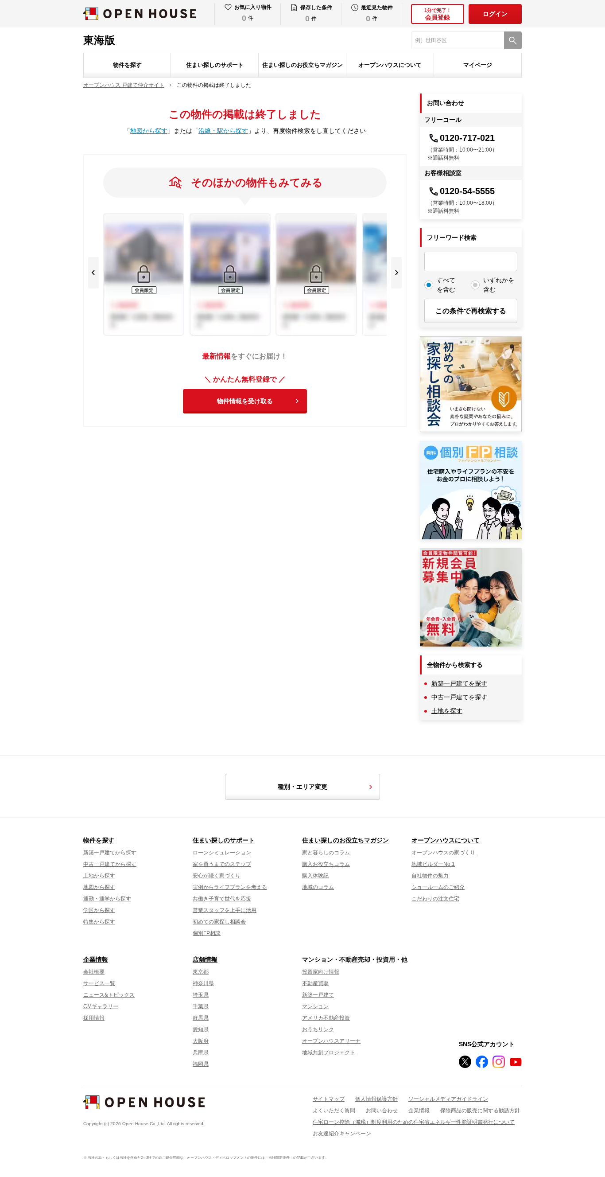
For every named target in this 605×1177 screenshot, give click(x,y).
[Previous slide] (93, 272)
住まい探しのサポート (215, 65)
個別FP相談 (207, 933)
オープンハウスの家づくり (443, 853)
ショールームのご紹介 (438, 887)
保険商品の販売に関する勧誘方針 (480, 1110)
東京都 (201, 972)
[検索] (513, 40)
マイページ (477, 65)
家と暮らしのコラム (326, 853)
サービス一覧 (99, 983)
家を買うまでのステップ (222, 864)
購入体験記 (315, 876)
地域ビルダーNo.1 (433, 864)
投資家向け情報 (320, 972)
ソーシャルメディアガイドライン (448, 1099)
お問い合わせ (382, 1110)
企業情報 (95, 959)
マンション (315, 1006)
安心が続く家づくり (216, 876)
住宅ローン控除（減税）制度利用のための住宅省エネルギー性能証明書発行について (414, 1122)
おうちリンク (318, 1029)
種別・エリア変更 (302, 786)
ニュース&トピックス (109, 995)
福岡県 (201, 1064)
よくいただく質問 (334, 1110)
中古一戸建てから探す (109, 864)
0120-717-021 (467, 138)
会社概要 (94, 972)
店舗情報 (205, 959)
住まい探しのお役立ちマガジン (302, 65)
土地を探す (446, 710)
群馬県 (201, 1018)
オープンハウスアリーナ (331, 1041)
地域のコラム (318, 887)
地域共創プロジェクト (328, 1052)
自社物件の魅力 (430, 876)
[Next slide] (396, 272)
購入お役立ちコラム (326, 864)
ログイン (495, 13)
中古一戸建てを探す (459, 697)
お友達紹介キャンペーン (342, 1133)
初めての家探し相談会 (219, 922)
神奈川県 (203, 983)
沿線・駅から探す (223, 130)
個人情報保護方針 (376, 1099)
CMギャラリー (100, 1006)
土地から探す (99, 876)
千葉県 (201, 1006)
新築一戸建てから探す (109, 853)
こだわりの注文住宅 (435, 899)
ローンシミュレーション (222, 853)
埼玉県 (201, 995)
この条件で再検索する (470, 311)
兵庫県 (201, 1052)
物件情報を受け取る (245, 401)
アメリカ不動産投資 (326, 1018)
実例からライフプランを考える (230, 887)
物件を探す (127, 65)
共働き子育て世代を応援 (222, 899)
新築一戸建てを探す (459, 683)
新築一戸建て (318, 995)
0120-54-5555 (467, 191)
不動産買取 (315, 983)
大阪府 (201, 1041)
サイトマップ (329, 1099)
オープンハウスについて (390, 65)
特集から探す (99, 922)
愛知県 (201, 1029)
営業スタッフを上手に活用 (224, 910)
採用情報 (94, 1018)
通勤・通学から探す (107, 899)
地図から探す (148, 130)
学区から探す (99, 910)
